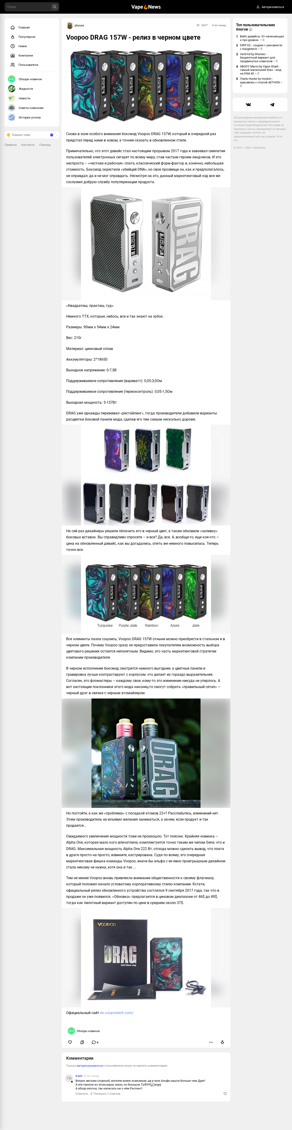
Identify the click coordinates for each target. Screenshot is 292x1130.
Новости (24, 98)
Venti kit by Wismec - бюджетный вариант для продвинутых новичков (259, 57)
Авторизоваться (273, 7)
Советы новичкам (31, 108)
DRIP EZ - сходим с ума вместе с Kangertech (261, 47)
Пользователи (28, 65)
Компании (25, 55)
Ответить (82, 1093)
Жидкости (26, 88)
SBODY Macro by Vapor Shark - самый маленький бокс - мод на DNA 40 (260, 70)
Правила (11, 144)
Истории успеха (30, 117)
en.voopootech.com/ (116, 1013)
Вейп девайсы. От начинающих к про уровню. (262, 38)
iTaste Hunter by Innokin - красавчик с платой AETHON (261, 82)
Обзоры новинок (30, 79)
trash (79, 1076)
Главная (24, 27)
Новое (22, 46)
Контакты (28, 144)
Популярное (26, 37)
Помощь (45, 144)
